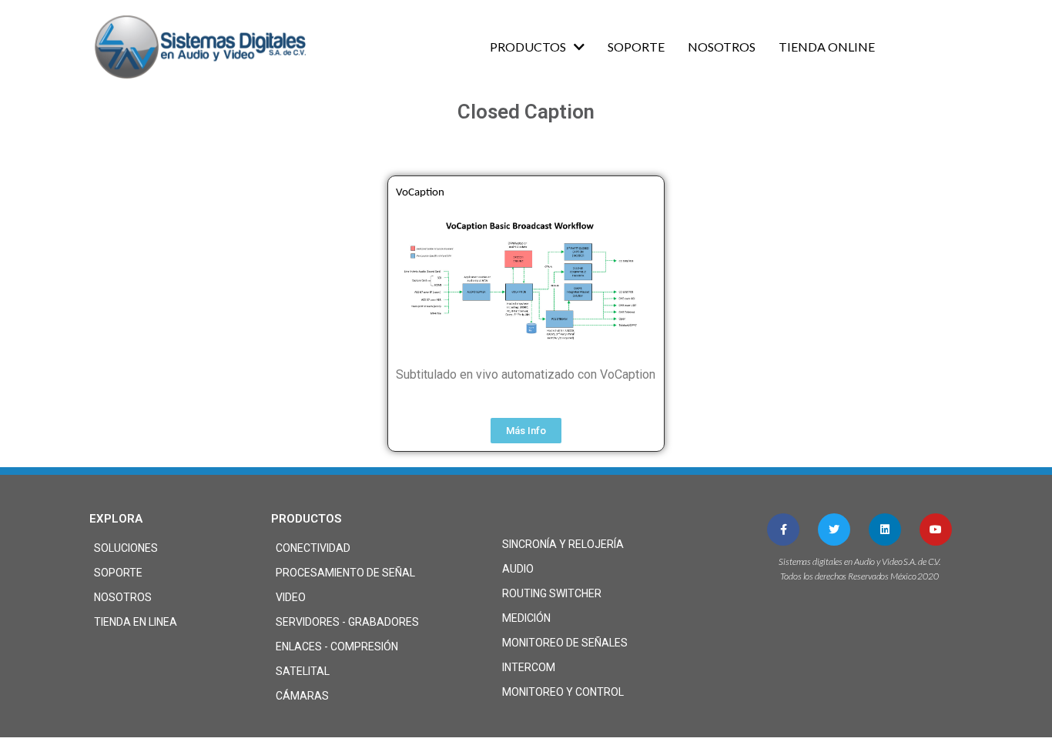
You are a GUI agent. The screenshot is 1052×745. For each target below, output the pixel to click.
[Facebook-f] (783, 529)
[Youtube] (936, 529)
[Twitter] (834, 529)
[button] (526, 430)
